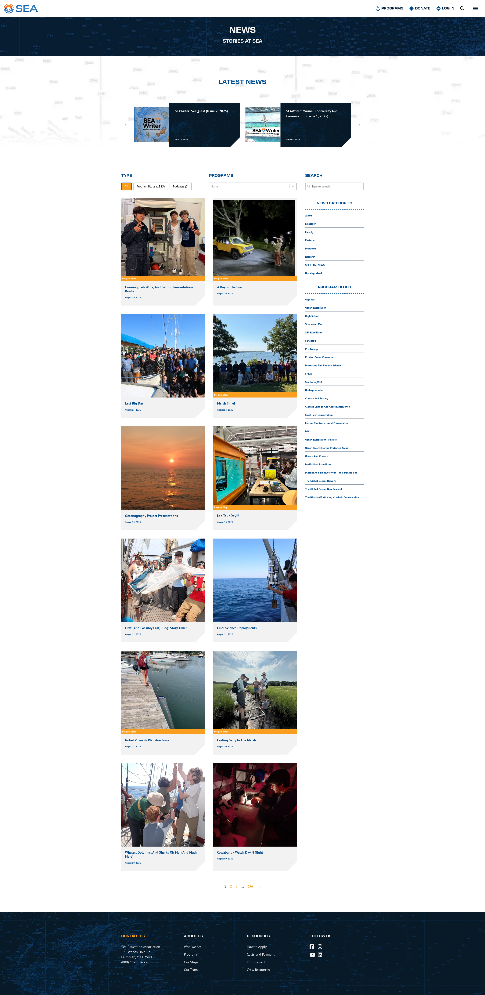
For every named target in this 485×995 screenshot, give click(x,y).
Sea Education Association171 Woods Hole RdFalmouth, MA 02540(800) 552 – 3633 (140, 954)
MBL (307, 431)
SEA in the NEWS (315, 265)
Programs (310, 248)
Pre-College (311, 349)
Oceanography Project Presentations (151, 516)
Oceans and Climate (316, 456)
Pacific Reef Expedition (318, 464)
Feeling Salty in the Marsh (237, 740)
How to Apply (257, 947)
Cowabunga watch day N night (240, 852)
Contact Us (133, 936)
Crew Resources (258, 970)
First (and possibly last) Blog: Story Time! (156, 628)
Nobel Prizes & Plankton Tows (147, 740)
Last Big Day (134, 403)
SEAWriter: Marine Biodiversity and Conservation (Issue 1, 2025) (200, 113)
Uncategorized (313, 273)
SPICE (308, 373)
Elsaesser (310, 223)
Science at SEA (313, 324)
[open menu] (475, 8)
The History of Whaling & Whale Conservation (332, 497)
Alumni (309, 215)
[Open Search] (462, 9)
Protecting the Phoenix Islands (323, 365)
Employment (256, 962)
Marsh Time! (226, 403)
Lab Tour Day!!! (228, 516)
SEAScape (310, 340)
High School (312, 316)
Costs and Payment (261, 954)
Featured (310, 240)
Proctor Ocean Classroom (319, 357)
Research (310, 256)
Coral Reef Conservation (319, 415)
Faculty (309, 232)
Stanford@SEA (313, 382)
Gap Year (310, 299)
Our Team (191, 970)
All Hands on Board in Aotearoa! (310, 111)
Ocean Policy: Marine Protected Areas (326, 448)
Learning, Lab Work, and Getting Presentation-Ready (159, 289)
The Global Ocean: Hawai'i (320, 481)
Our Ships (191, 962)
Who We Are (193, 947)
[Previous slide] (126, 125)
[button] (126, 186)
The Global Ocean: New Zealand (323, 489)
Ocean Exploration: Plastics (321, 439)
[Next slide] (359, 125)
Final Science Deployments (237, 628)
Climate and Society (316, 398)
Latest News (242, 82)
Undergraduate (314, 390)
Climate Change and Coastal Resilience (327, 406)
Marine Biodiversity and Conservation (327, 423)
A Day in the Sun (229, 287)
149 (250, 886)
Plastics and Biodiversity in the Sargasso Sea (331, 472)
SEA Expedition (313, 332)
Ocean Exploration (315, 307)
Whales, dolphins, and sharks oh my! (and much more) (161, 854)
